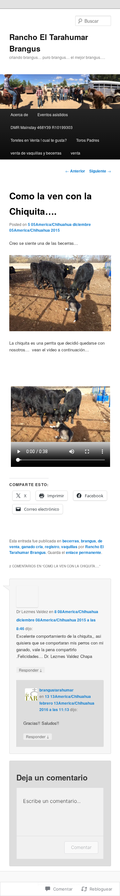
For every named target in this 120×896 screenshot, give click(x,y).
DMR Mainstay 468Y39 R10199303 (42, 127)
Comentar (81, 847)
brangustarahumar (56, 690)
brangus (88, 541)
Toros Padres (87, 140)
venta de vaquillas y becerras (36, 153)
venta (75, 153)
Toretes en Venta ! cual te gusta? (39, 140)
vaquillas (69, 546)
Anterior (75, 171)
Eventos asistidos (52, 114)
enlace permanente (83, 552)
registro (52, 546)
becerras (70, 541)
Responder (30, 670)
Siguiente (100, 171)
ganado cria (32, 546)
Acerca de (19, 114)
